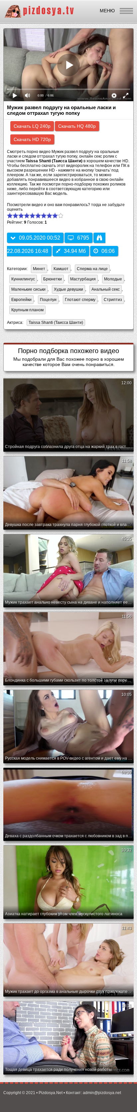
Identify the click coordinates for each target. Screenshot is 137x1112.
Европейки (21, 299)
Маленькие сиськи (28, 289)
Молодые (113, 279)
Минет (39, 268)
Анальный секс (105, 289)
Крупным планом (27, 310)
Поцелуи (48, 299)
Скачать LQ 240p (32, 126)
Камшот (61, 268)
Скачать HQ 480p (77, 126)
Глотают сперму (80, 299)
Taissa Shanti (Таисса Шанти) (55, 323)
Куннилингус (23, 279)
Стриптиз (113, 299)
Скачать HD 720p (32, 139)
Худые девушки (68, 289)
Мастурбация (83, 279)
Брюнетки (52, 279)
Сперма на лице (92, 268)
